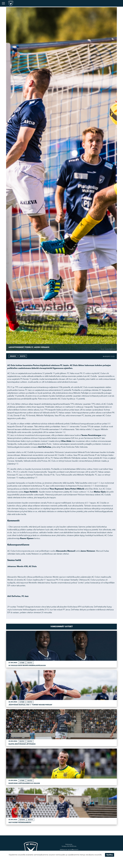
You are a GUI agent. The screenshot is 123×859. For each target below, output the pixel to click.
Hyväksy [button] (109, 855)
